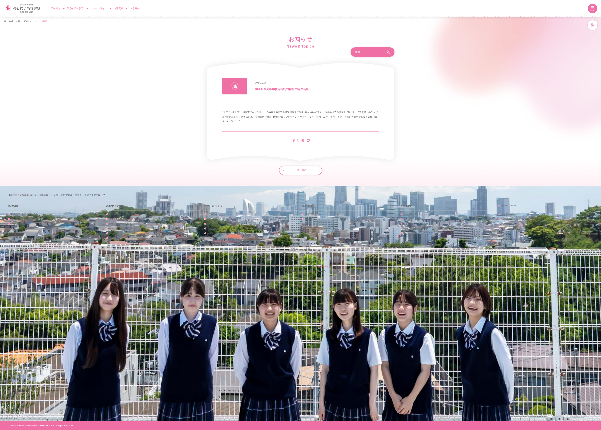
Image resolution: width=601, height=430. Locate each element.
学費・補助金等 (411, 228)
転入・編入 (506, 219)
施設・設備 (16, 219)
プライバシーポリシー (512, 229)
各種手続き (506, 214)
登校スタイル (115, 214)
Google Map (321, 266)
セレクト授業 (115, 219)
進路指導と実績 (313, 214)
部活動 (210, 224)
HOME (10, 21)
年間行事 (211, 219)
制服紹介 (211, 228)
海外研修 (113, 238)
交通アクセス (17, 224)
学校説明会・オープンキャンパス (419, 214)
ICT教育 (113, 233)
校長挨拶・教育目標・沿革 (24, 214)
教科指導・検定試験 (119, 228)
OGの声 (309, 219)
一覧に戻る (300, 170)
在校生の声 (212, 233)
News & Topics (24, 21)
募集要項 (407, 224)
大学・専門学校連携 (119, 224)
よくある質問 (409, 233)
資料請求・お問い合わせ (415, 219)
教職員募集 (506, 224)
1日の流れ (212, 214)
